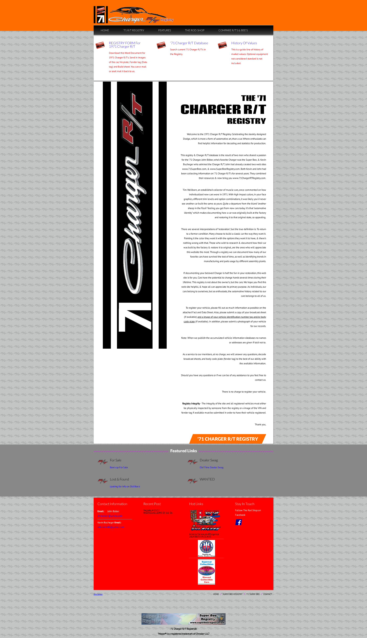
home (105, 30)
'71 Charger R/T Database (189, 43)
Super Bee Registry (232, 594)
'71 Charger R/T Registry (227, 439)
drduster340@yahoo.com (110, 527)
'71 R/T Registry (133, 30)
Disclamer (98, 594)
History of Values (244, 43)
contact (267, 594)
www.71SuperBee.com (194, 169)
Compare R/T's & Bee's (233, 30)
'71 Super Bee (253, 594)
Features (164, 30)
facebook (238, 522)
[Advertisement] (183, 604)
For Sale (115, 460)
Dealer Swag (209, 460)
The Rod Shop (194, 30)
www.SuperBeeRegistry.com (225, 169)
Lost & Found (119, 479)
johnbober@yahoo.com (109, 515)
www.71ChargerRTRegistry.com (249, 178)
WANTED (207, 479)
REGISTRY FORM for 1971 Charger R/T (124, 44)
